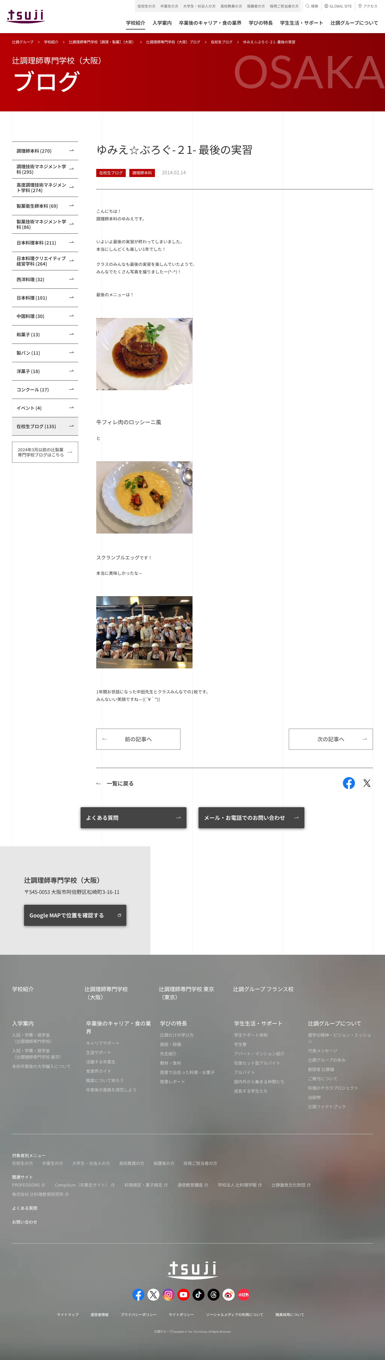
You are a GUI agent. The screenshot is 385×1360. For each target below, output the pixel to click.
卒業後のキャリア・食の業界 (118, 1027)
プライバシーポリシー (139, 1314)
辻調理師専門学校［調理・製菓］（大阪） (102, 41)
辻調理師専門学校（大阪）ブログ (173, 41)
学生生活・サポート (258, 1023)
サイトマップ (68, 1314)
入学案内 (23, 1023)
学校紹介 (51, 41)
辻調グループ (22, 41)
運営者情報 (100, 1314)
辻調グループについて (335, 1023)
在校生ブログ (222, 41)
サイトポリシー (181, 1314)
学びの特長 (173, 1023)
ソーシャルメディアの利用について (234, 1314)
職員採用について (290, 1314)
